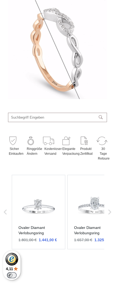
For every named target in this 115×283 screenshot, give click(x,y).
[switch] (12, 275)
